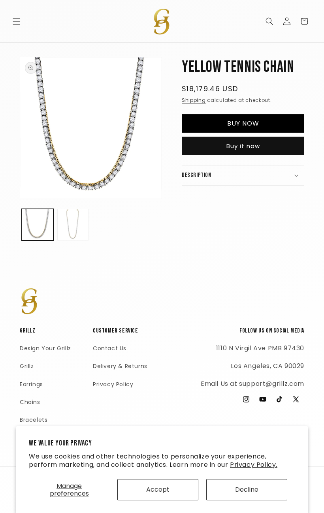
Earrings (31, 384)
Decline (246, 489)
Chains (30, 402)
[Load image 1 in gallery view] (37, 225)
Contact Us (109, 348)
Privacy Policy (113, 384)
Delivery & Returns (120, 366)
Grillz (27, 366)
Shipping (194, 100)
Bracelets (33, 420)
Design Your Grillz (45, 348)
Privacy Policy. (253, 464)
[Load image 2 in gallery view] (73, 225)
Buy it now (243, 146)
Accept (158, 489)
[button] (16, 21)
